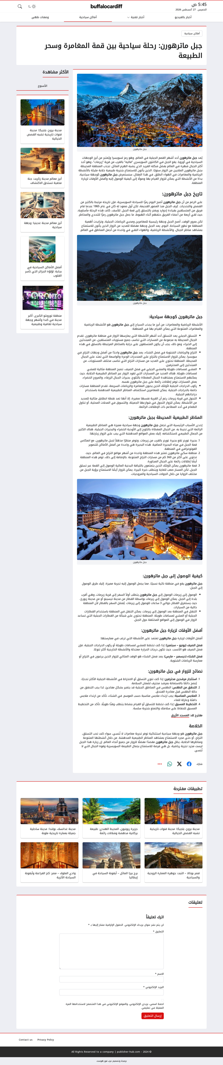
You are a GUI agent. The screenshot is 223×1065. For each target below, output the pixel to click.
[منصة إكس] (179, 764)
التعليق (158, 932)
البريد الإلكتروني (153, 987)
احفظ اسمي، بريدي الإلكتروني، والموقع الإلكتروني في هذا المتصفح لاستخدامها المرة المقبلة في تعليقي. (115, 1006)
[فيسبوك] (189, 764)
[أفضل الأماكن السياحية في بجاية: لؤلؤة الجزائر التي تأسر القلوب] (42, 258)
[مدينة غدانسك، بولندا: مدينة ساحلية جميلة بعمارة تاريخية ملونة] (49, 818)
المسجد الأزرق (180, 715)
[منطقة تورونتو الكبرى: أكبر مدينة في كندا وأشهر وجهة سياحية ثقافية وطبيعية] (42, 307)
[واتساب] (169, 764)
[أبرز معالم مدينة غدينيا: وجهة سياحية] (42, 212)
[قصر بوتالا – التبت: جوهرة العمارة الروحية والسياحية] (173, 862)
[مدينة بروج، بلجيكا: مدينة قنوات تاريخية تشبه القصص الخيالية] (42, 121)
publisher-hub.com (128, 1051)
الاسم (159, 974)
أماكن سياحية (192, 33)
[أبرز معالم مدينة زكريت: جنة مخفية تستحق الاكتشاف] (42, 168)
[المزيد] (160, 764)
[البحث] (19, 6)
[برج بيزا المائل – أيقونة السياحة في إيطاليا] (111, 862)
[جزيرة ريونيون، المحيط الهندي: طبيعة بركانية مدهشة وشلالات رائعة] (111, 818)
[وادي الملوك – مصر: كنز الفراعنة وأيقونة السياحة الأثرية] (49, 862)
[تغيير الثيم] (31, 6)
